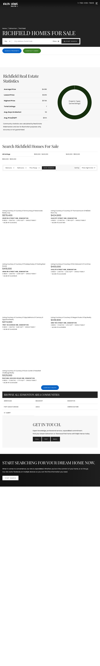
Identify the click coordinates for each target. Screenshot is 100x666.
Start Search (10, 478)
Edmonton (71, 401)
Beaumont (39, 401)
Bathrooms (20, 168)
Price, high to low (87, 168)
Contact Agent (31, 51)
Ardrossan (8, 401)
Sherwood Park (73, 407)
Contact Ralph (50, 388)
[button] (74, 102)
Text (46, 439)
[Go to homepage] (12, 5)
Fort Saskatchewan (11, 407)
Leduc (38, 407)
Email (55, 439)
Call (37, 439)
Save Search (49, 168)
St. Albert (7, 413)
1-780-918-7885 (86, 3)
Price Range (33, 168)
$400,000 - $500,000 (73, 154)
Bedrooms (9, 168)
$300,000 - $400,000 (41, 154)
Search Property (12, 51)
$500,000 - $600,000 (9, 159)
